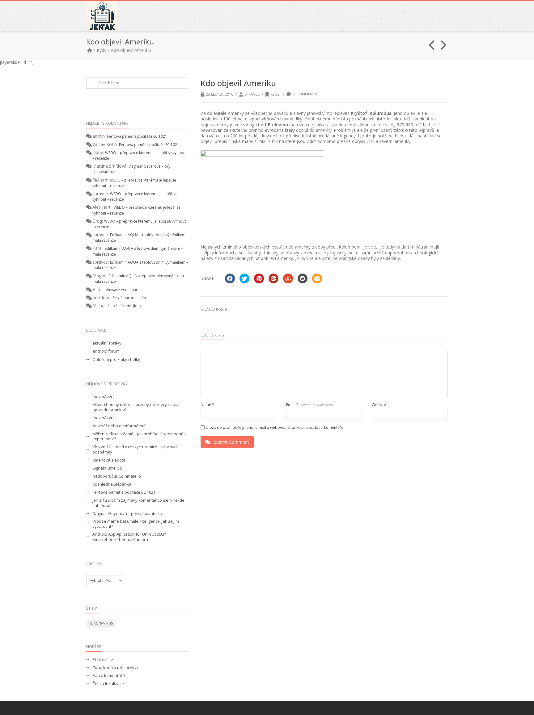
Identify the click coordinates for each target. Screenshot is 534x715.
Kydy (101, 50)
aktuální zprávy (106, 343)
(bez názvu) (103, 396)
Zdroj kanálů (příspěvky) (115, 667)
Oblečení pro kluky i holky (116, 359)
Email (309, 404)
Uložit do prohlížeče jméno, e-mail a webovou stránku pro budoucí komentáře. (275, 427)
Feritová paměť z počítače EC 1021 (137, 136)
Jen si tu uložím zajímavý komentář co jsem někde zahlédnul (138, 503)
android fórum (106, 351)
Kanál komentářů (108, 675)
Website (379, 404)
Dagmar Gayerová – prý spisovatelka (127, 513)
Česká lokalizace (108, 683)
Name (207, 404)
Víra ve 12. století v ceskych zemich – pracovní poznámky (135, 449)
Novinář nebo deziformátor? (119, 426)
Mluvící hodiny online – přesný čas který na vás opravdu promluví (136, 407)
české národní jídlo (129, 297)
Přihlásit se (102, 659)
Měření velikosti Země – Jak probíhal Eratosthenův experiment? (139, 436)
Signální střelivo (107, 468)
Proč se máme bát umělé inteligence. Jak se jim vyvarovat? (135, 524)
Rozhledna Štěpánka (111, 484)
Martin (98, 289)
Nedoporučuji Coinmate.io (116, 476)
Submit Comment (231, 442)
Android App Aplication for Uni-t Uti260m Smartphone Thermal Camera (129, 537)
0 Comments (304, 94)
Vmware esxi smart (122, 289)
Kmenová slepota (108, 460)
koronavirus (101, 623)
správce (252, 94)
